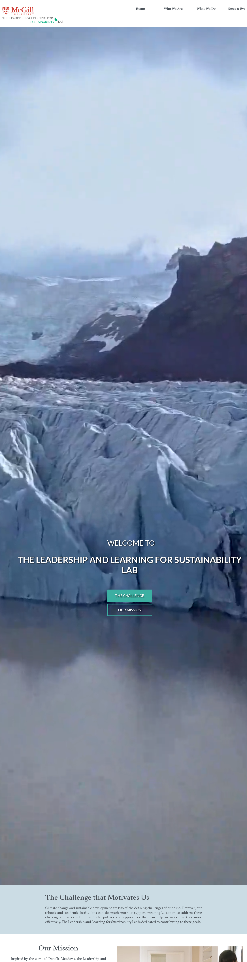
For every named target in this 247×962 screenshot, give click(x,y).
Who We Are (173, 9)
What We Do (206, 9)
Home (140, 9)
